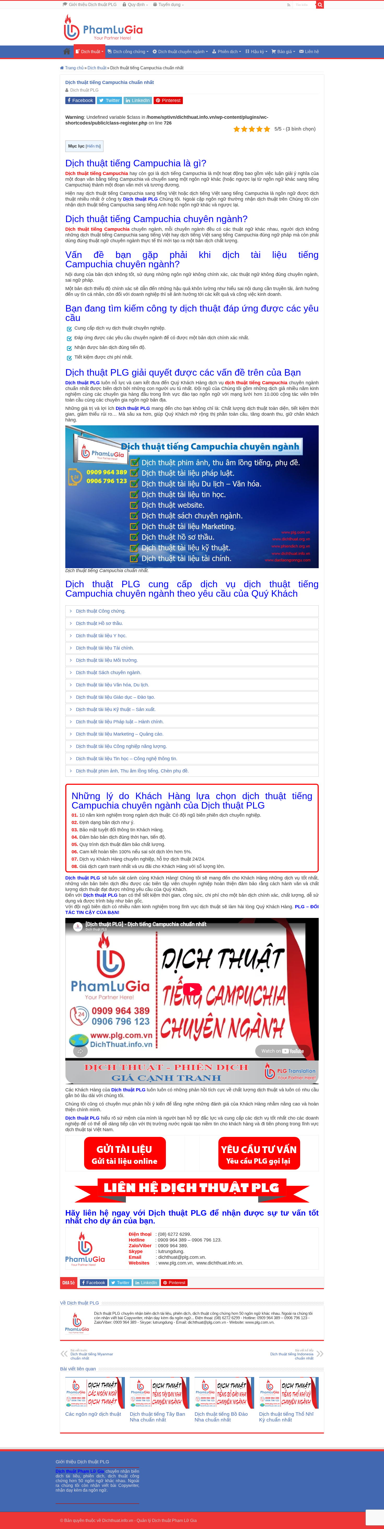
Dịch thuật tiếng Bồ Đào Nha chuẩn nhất (221, 1417)
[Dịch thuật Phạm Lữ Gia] (103, 27)
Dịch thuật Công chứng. (101, 611)
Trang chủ (74, 68)
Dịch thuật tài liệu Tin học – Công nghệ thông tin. (126, 758)
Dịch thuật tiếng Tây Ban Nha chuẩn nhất (157, 1417)
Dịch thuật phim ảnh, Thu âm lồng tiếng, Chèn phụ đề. (132, 771)
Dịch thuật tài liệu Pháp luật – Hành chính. (120, 721)
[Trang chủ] (67, 51)
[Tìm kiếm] (320, 5)
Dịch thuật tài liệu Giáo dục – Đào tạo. (115, 697)
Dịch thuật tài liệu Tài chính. (105, 648)
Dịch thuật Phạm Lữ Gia (174, 1520)
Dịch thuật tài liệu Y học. (101, 635)
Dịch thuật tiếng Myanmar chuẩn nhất (92, 1354)
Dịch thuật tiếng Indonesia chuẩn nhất (291, 1354)
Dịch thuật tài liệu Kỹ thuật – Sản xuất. (116, 709)
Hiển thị (93, 146)
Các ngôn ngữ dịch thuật (93, 1414)
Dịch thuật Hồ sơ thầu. (99, 623)
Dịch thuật (97, 68)
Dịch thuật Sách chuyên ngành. (108, 672)
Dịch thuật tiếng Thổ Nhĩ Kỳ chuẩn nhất (286, 1417)
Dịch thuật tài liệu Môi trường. (107, 660)
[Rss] (289, 5)
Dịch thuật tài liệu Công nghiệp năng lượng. (121, 746)
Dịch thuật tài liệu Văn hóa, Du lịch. (112, 684)
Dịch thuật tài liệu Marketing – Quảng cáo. (120, 734)
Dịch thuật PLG (84, 90)
